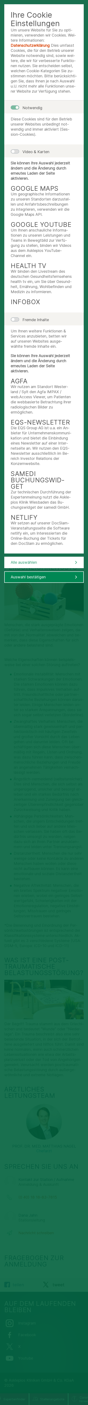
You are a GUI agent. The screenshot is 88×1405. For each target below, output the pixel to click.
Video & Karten (35, 152)
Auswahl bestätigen (28, 577)
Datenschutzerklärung (30, 45)
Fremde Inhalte (35, 320)
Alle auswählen (24, 562)
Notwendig (32, 108)
